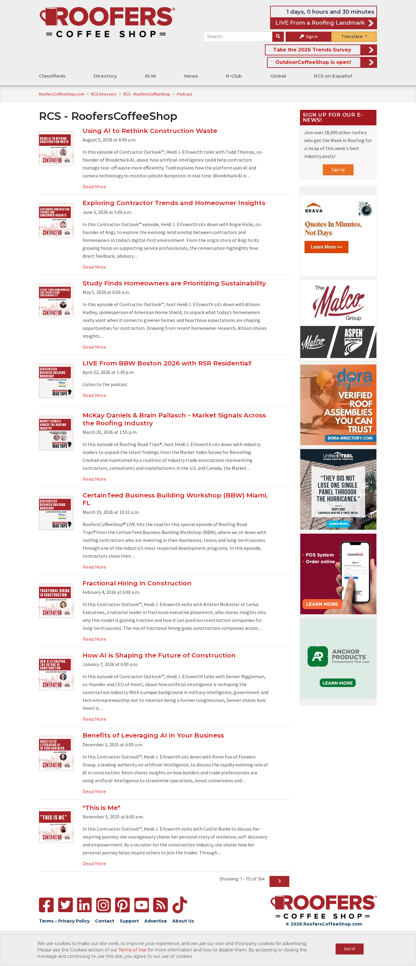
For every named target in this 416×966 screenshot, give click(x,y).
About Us (183, 921)
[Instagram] (103, 905)
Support (129, 921)
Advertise (155, 921)
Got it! (349, 948)
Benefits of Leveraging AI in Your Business (153, 735)
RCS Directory (104, 94)
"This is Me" (101, 807)
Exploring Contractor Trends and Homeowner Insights (174, 203)
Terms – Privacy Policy (64, 921)
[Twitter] (65, 905)
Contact (104, 921)
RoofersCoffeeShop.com (61, 94)
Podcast (184, 94)
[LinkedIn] (84, 905)
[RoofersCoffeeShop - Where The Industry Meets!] (107, 21)
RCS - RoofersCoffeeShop (147, 94)
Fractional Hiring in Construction (137, 583)
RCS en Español (333, 76)
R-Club (234, 76)
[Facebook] (46, 905)
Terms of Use (132, 950)
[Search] (278, 37)
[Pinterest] (122, 905)
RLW (150, 76)
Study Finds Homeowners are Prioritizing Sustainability (174, 283)
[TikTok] (179, 905)
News (191, 76)
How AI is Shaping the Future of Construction (159, 655)
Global (278, 76)
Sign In (311, 36)
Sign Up (338, 169)
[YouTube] (141, 905)
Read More (94, 187)
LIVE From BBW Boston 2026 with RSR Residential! (167, 363)
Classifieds (52, 76)
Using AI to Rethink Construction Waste (150, 130)
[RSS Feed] (160, 905)
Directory (105, 76)
